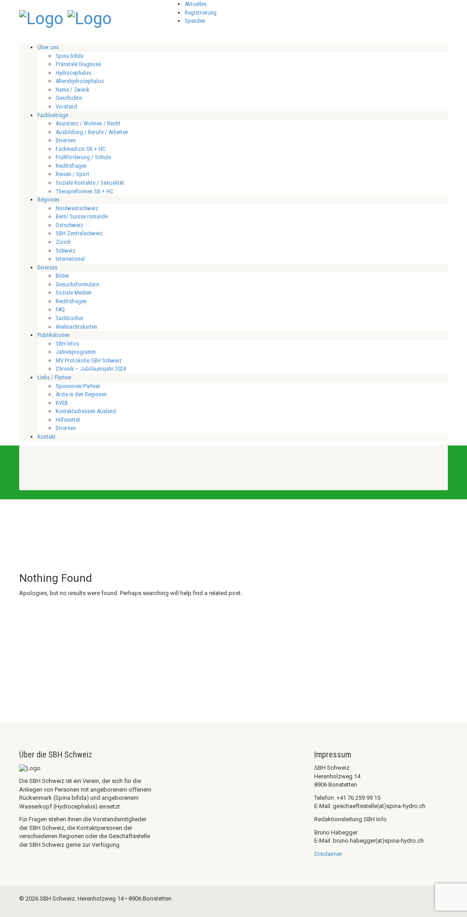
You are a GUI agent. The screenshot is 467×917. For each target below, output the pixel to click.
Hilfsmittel (68, 419)
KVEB (62, 402)
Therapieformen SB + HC (85, 191)
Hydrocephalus (73, 72)
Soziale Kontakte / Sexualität (90, 182)
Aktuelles (196, 3)
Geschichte (69, 97)
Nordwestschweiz (77, 208)
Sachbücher (69, 318)
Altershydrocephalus (80, 81)
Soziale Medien (74, 292)
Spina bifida (69, 55)
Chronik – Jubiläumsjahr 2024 (91, 368)
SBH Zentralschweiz (79, 233)
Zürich (63, 241)
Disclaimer (328, 853)
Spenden (195, 20)
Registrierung (201, 12)
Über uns (48, 47)
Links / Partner (54, 377)
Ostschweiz (69, 225)
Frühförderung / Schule (83, 157)
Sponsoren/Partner (78, 386)
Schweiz (65, 250)
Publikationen (53, 335)
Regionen (48, 199)
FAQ (60, 309)
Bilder (62, 275)
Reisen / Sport (72, 174)
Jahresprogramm (76, 351)
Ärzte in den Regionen (81, 394)
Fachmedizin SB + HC (81, 148)
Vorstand (66, 106)
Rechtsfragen (71, 165)
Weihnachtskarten (76, 326)
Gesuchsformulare (77, 284)
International (70, 258)
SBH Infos (67, 343)
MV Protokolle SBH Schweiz (89, 360)
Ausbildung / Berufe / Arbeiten (92, 132)
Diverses (66, 140)
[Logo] (41, 17)
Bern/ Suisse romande (82, 216)
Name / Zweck (72, 89)
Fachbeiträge (52, 115)
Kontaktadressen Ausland (86, 411)
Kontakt (46, 436)
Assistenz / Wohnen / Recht (88, 123)
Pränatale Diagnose (78, 64)
